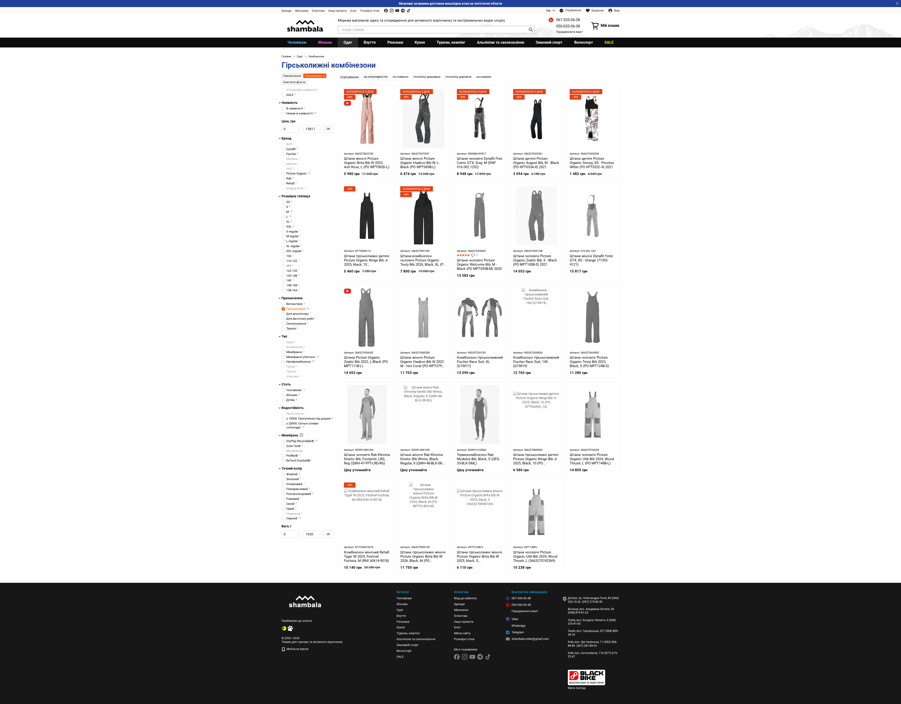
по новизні (400, 76)
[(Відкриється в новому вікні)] (284, 628)
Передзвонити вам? (569, 32)
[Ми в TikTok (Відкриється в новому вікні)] (408, 10)
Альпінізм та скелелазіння (500, 42)
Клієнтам (318, 10)
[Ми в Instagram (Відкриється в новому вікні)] (391, 10)
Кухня (420, 42)
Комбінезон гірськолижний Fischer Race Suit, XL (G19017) (480, 361)
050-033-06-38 (568, 26)
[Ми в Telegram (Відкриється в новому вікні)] (403, 10)
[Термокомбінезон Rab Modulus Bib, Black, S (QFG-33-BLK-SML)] (480, 414)
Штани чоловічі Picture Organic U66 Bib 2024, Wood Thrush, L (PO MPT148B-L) (592, 459)
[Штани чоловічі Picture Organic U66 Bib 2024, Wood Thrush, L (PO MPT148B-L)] (593, 414)
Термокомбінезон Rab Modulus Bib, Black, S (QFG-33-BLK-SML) (478, 459)
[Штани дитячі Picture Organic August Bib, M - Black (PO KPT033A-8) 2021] (536, 118)
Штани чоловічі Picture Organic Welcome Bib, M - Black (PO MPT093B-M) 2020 (479, 264)
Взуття (370, 42)
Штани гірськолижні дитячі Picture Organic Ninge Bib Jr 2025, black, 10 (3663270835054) (366, 262)
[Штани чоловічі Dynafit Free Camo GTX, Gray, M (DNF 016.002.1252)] (480, 118)
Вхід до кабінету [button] (465, 598)
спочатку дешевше (426, 76)
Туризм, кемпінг (451, 42)
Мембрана (290, 435)
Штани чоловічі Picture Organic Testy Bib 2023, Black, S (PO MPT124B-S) (589, 361)
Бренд (286, 138)
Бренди (286, 10)
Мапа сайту (462, 633)
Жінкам (325, 42)
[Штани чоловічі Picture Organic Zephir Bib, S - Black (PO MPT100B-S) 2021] (536, 215)
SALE (609, 42)
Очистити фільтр (294, 82)
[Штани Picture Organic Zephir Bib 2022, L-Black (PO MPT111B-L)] (367, 317)
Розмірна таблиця (296, 196)
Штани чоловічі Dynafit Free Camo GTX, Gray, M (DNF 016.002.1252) (479, 162)
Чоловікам (296, 42)
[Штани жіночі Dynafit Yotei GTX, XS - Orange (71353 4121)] (593, 215)
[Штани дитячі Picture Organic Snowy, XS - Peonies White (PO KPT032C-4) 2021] (593, 118)
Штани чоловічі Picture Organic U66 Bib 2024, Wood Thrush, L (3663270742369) (535, 556)
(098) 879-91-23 (578, 612)
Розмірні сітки (369, 10)
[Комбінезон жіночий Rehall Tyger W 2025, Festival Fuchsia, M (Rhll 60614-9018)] (367, 511)
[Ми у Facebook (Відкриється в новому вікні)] (386, 10)
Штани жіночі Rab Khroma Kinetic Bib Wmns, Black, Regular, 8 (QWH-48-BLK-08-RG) (421, 461)
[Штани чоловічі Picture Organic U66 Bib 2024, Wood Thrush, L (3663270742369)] (536, 511)
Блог (353, 10)
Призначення (292, 298)
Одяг (348, 42)
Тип (284, 336)
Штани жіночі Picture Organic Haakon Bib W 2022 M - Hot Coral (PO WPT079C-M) (422, 363)
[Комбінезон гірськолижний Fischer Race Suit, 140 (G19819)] (536, 317)
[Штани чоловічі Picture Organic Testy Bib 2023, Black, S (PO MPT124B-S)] (593, 317)
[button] (897, 3)
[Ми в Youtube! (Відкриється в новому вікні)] (397, 10)
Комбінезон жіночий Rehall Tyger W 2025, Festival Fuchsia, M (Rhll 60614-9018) (366, 556)
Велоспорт (583, 42)
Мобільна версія (297, 649)
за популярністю (376, 76)
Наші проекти (337, 10)
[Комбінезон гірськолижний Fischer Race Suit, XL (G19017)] (480, 317)
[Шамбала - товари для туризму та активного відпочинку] (305, 601)
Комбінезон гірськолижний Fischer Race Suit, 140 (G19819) (536, 361)
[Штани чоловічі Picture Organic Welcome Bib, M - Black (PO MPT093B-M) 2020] (480, 215)
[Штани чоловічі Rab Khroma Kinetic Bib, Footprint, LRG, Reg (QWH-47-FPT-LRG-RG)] (367, 414)
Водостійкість (293, 408)
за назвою (483, 76)
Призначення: (292, 76)
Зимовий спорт (549, 42)
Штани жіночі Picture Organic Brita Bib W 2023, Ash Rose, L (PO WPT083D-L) (366, 162)
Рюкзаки (395, 42)
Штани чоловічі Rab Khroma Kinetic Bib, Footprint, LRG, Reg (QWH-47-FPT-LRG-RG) (367, 459)
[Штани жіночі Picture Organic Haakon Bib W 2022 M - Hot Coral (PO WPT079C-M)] (423, 317)
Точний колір (292, 468)
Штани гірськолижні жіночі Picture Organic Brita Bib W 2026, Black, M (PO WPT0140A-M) (423, 558)
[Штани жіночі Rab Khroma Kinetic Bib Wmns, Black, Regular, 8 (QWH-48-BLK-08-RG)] (423, 414)
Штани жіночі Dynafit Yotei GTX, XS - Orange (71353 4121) (591, 260)
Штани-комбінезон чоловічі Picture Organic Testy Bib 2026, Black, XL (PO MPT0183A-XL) (423, 262)
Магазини (301, 10)
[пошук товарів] (530, 29)
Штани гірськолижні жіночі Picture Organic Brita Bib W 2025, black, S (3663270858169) (479, 558)
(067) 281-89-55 (586, 645)
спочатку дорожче (458, 76)
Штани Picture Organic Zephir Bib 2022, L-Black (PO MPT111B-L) (366, 361)
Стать (286, 384)
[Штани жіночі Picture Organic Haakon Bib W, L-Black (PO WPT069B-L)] (423, 118)
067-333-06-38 (568, 20)
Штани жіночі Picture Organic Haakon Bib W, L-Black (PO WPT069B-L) (419, 162)
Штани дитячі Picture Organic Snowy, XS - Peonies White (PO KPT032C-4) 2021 (592, 162)
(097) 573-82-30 (592, 601)
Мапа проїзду (577, 688)
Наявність (290, 103)
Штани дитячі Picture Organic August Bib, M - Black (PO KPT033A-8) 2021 (536, 162)
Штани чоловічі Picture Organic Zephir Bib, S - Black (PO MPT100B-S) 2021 (535, 260)
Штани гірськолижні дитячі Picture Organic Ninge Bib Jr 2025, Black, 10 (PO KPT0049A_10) (535, 461)
